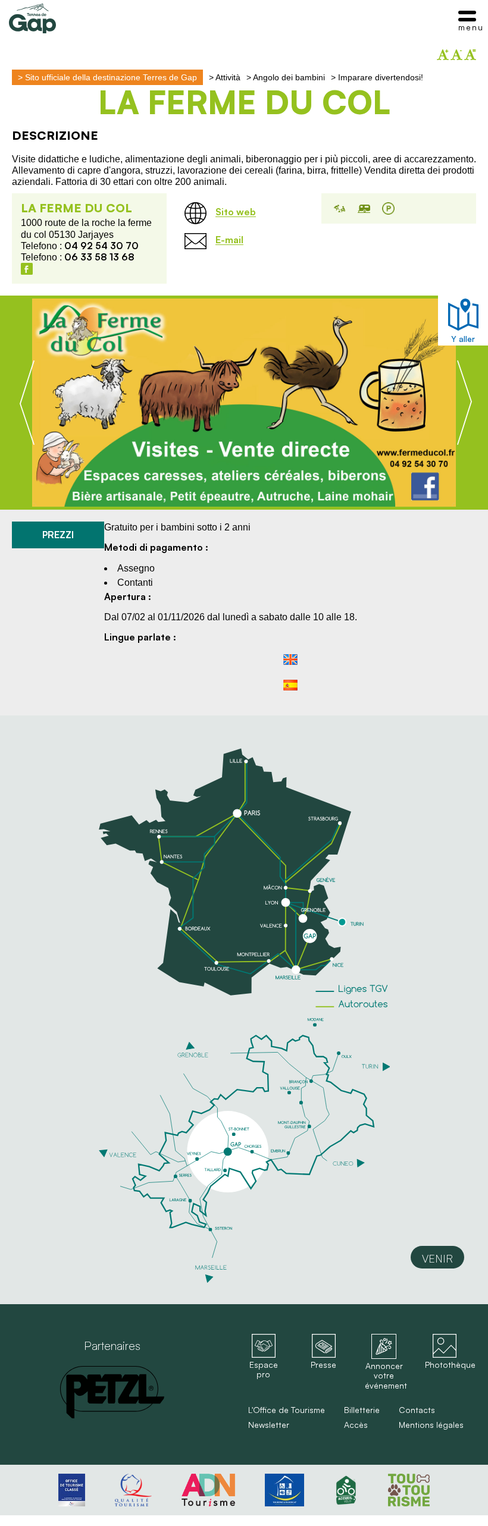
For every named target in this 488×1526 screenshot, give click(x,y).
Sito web (235, 212)
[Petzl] (112, 1392)
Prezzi (58, 535)
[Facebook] (27, 269)
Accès (356, 1425)
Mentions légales (431, 1425)
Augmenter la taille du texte (443, 55)
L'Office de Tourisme (286, 1410)
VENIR (437, 1258)
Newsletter (268, 1425)
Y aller (463, 339)
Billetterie (362, 1410)
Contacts (417, 1410)
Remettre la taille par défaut (470, 55)
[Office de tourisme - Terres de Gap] (32, 18)
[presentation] (27, 403)
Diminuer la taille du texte (456, 55)
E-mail (229, 240)
